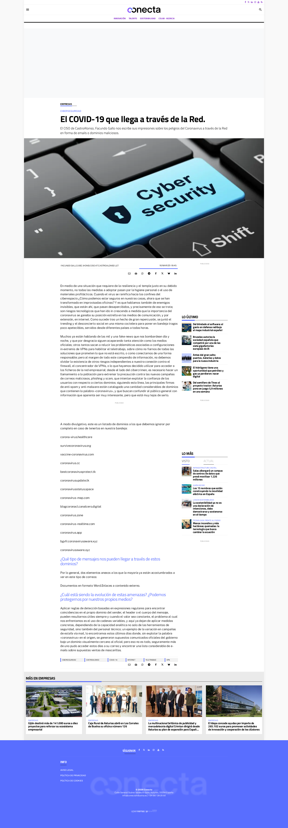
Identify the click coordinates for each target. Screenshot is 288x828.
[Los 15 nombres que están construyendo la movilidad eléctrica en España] (186, 489)
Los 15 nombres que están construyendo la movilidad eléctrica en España (208, 491)
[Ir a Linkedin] (252, 2)
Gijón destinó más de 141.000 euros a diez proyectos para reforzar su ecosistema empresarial (53, 726)
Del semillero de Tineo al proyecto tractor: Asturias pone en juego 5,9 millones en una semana (208, 387)
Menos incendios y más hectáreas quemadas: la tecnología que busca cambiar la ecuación (206, 527)
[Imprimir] (136, 273)
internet (131, 659)
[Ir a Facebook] (245, 2)
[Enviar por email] (129, 273)
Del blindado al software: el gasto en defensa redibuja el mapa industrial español (208, 327)
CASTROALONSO (92, 659)
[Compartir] (142, 273)
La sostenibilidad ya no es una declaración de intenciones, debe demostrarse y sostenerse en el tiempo (207, 509)
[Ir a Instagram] (255, 2)
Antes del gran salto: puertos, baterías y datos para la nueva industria (207, 358)
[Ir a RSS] (261, 2)
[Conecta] (144, 9)
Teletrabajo (151, 659)
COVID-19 (113, 659)
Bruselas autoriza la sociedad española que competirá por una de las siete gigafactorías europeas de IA (206, 343)
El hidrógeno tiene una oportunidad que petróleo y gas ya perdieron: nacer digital (208, 372)
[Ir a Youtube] (258, 2)
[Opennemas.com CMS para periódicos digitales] (144, 811)
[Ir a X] (248, 2)
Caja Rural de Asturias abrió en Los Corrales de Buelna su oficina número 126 (113, 724)
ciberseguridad (69, 659)
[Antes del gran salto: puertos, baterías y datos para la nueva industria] (186, 358)
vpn (168, 659)
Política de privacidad (73, 775)
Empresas (66, 104)
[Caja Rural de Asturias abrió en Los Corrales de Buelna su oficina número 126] (114, 701)
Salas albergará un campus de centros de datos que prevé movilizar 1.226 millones (208, 475)
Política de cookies (71, 780)
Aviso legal (67, 770)
